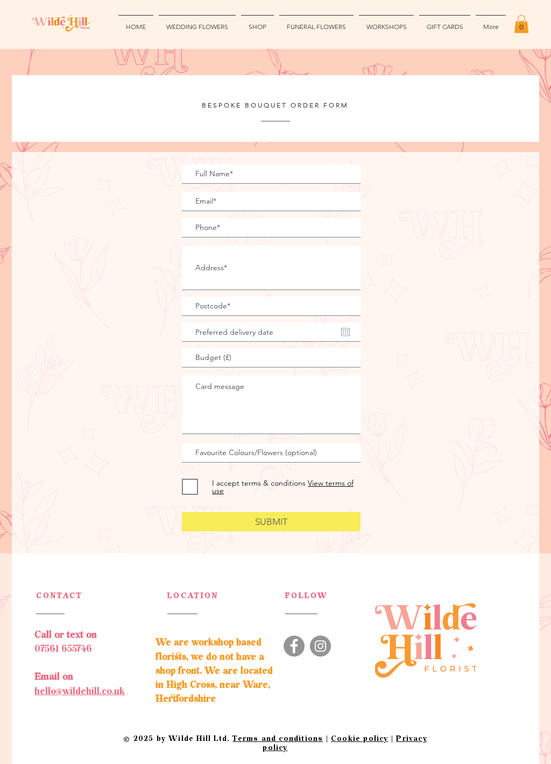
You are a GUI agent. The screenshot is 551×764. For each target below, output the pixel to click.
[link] (521, 24)
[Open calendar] (345, 332)
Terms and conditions (277, 738)
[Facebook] (294, 646)
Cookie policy (359, 738)
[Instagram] (320, 646)
